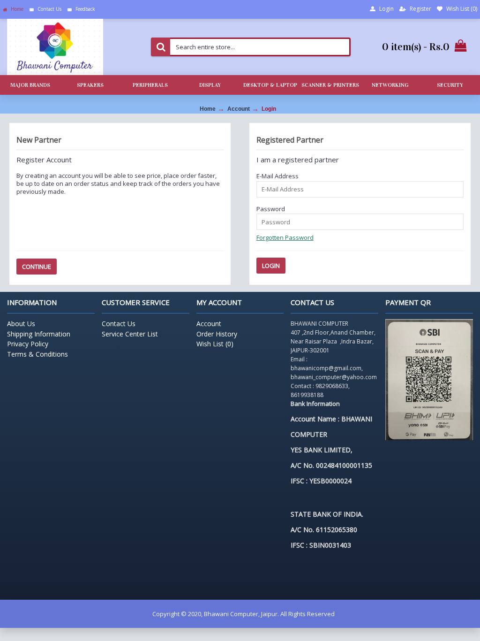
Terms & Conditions (37, 354)
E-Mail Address (277, 176)
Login (269, 109)
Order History (216, 333)
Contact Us (118, 323)
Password (270, 209)
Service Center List (130, 333)
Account (238, 109)
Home (208, 109)
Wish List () (214, 343)
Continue (36, 266)
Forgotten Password (285, 237)
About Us (21, 323)
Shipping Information (38, 333)
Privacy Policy (27, 343)
